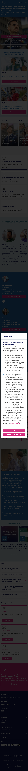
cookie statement (15, 423)
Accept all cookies (14, 430)
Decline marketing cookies (14, 434)
